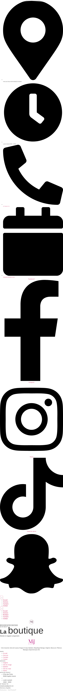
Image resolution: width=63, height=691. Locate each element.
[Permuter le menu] (1, 597)
